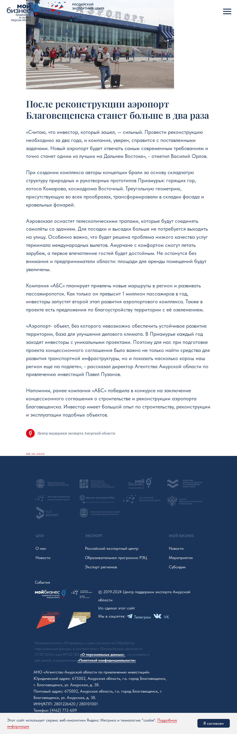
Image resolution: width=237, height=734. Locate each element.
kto (100, 608)
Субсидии (177, 567)
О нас (41, 548)
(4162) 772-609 (63, 710)
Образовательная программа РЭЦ (116, 557)
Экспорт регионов (101, 567)
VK (166, 617)
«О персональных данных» (102, 654)
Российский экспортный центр (111, 548)
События (42, 582)
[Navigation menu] (227, 11)
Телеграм (142, 617)
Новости (43, 557)
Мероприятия (181, 557)
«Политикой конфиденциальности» (106, 660)
